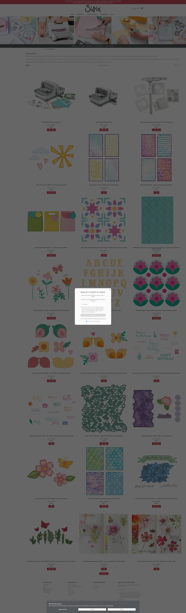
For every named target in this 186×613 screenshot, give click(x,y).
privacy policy (92, 311)
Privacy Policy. (110, 605)
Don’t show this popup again (94, 321)
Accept (92, 609)
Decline (121, 609)
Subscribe (93, 315)
